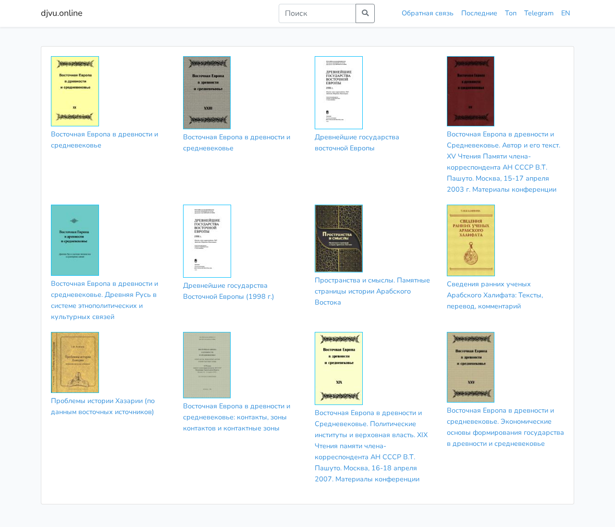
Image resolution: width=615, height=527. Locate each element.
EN (565, 13)
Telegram (539, 13)
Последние (479, 13)
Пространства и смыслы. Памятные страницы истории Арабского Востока (372, 291)
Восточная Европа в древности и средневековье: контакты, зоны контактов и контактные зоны (236, 417)
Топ (511, 13)
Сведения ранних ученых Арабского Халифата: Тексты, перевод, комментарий (495, 295)
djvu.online (62, 13)
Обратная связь (428, 13)
